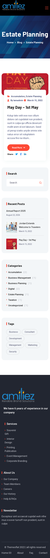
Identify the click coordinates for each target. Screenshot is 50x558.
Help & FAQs (10, 498)
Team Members (12, 484)
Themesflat (13, 547)
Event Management (17, 456)
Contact (43, 552)
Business (13, 332)
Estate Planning (34, 96)
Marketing (32, 345)
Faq (31, 552)
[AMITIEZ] (14, 5)
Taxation (14, 300)
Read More (17, 147)
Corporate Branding (17, 461)
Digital (13, 289)
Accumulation (18, 96)
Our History (10, 493)
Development (15, 338)
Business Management (21, 278)
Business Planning (19, 283)
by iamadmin (17, 100)
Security (13, 351)
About (20, 552)
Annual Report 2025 (16, 210)
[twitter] (16, 154)
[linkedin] (25, 154)
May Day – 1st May (22, 107)
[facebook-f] (21, 154)
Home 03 (6, 552)
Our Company (11, 479)
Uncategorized (17, 305)
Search (12, 173)
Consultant (30, 332)
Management (15, 345)
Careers (8, 489)
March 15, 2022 (35, 100)
